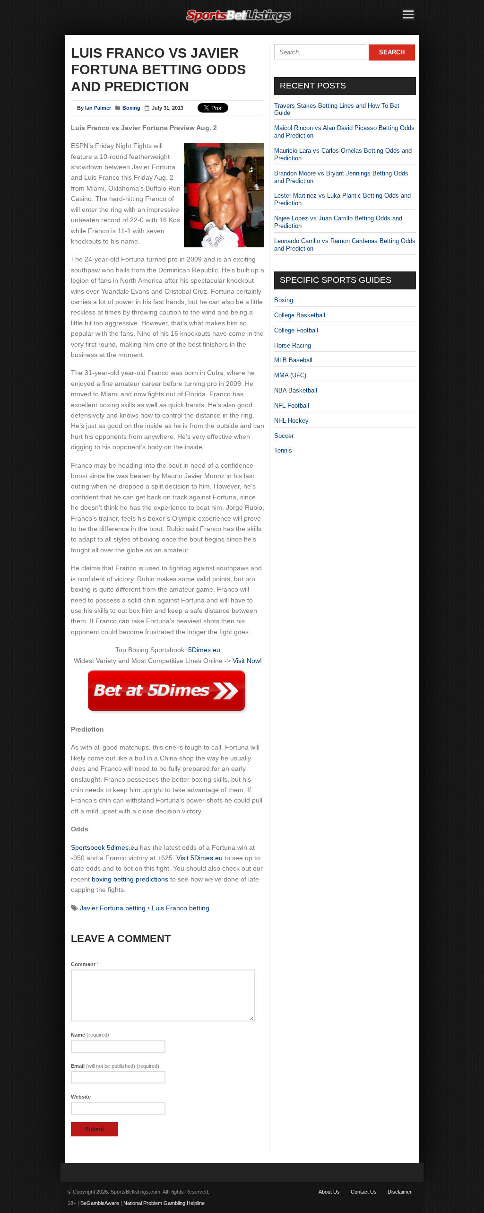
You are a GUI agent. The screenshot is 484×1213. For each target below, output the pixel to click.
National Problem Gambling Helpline (164, 1203)
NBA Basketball (295, 390)
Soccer (284, 435)
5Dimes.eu (204, 650)
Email (115, 1066)
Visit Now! (247, 660)
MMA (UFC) (290, 375)
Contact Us (364, 1192)
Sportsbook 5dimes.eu (104, 847)
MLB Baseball (293, 360)
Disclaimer (400, 1192)
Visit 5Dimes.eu (199, 858)
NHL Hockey (291, 420)
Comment (85, 964)
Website (81, 1097)
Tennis (283, 450)
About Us (329, 1192)
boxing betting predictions (130, 879)
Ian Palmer (98, 108)
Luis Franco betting (180, 908)
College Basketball (299, 315)
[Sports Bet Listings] (239, 23)
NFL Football (291, 405)
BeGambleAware (99, 1203)
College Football (296, 330)
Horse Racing (292, 345)
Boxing (131, 108)
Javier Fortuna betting (113, 908)
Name (90, 1035)
